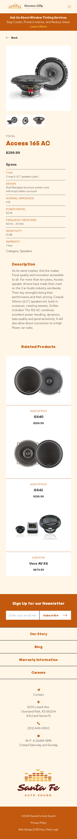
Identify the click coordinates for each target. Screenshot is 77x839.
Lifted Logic (51, 829)
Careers (38, 672)
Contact (38, 695)
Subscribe (50, 615)
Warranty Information (38, 660)
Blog (38, 647)
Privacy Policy (38, 822)
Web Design (25, 829)
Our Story (38, 634)
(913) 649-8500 (38, 728)
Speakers (26, 251)
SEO (37, 829)
